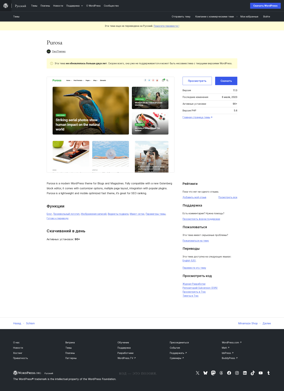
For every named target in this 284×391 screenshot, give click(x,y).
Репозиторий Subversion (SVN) (200, 287)
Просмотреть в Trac (194, 291)
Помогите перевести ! (166, 25)
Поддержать (178, 353)
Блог (49, 213)
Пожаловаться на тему (196, 240)
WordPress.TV (127, 358)
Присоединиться (179, 342)
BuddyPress (230, 358)
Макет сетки (137, 213)
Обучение (123, 342)
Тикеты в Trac (191, 295)
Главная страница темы (196, 117)
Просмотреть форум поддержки (201, 219)
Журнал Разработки (194, 283)
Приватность (20, 358)
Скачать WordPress (265, 5)
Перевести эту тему (194, 267)
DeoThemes (59, 51)
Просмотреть (197, 80)
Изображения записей (93, 213)
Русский (49, 373)
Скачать (226, 80)
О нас (16, 342)
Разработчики (125, 353)
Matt (226, 347)
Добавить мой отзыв (194, 197)
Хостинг (17, 353)
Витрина (70, 342)
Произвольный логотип (66, 213)
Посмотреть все (227, 197)
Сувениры (177, 358)
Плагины (70, 353)
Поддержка (124, 347)
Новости (18, 347)
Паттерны (71, 358)
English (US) (189, 260)
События (175, 347)
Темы (16, 16)
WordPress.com (232, 342)
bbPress (228, 353)
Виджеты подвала (118, 213)
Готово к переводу (58, 218)
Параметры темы (156, 213)
